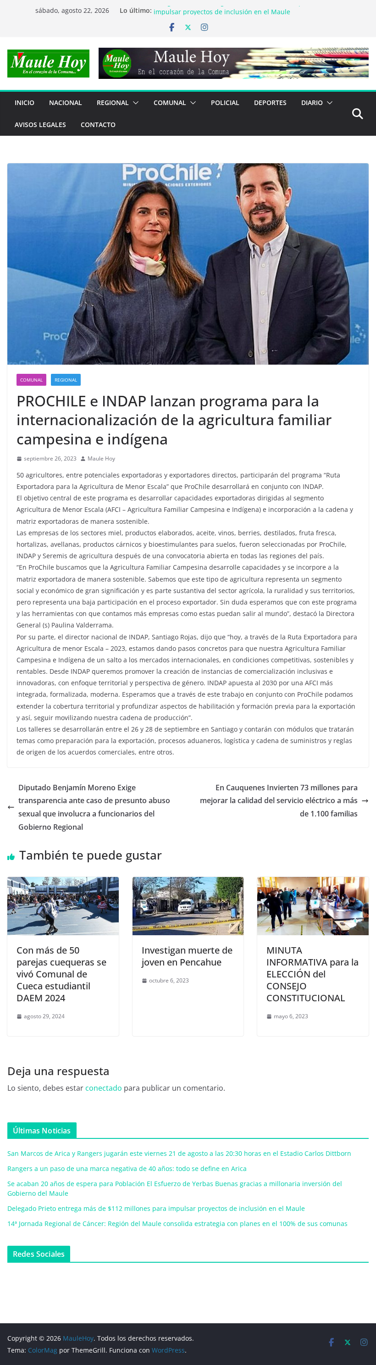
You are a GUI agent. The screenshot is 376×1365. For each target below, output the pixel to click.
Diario (312, 102)
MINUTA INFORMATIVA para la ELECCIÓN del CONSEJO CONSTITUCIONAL (312, 974)
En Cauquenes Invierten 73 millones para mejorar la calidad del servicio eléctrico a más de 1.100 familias (279, 800)
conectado (103, 1088)
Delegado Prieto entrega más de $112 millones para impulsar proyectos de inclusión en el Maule (233, 15)
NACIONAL (65, 102)
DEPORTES (270, 102)
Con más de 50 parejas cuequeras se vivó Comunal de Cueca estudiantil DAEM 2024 (61, 974)
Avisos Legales (40, 124)
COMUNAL (170, 102)
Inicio (24, 102)
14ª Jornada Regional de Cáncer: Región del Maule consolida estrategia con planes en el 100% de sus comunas (177, 1223)
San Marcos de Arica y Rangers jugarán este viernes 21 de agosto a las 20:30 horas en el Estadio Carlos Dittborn (179, 1153)
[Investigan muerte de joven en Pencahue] (188, 883)
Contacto (98, 124)
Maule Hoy (101, 458)
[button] (134, 102)
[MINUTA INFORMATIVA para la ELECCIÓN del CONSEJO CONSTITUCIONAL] (313, 883)
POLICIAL (225, 102)
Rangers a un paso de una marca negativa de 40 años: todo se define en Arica (127, 1168)
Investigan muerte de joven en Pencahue (187, 956)
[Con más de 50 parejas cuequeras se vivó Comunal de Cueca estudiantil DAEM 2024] (63, 883)
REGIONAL (113, 102)
